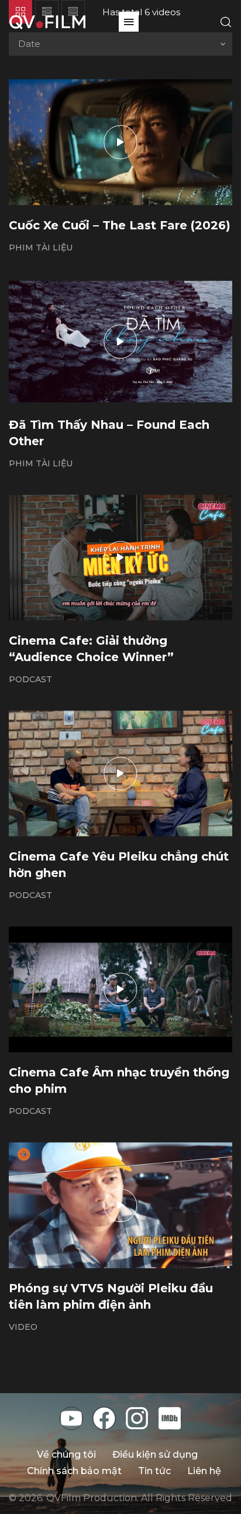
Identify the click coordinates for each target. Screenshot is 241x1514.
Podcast (30, 679)
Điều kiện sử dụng (155, 1454)
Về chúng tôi (66, 1454)
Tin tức (154, 1470)
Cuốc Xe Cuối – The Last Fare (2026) (119, 225)
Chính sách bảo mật (74, 1470)
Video (23, 1327)
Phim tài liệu (41, 247)
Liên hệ (204, 1470)
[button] (129, 22)
